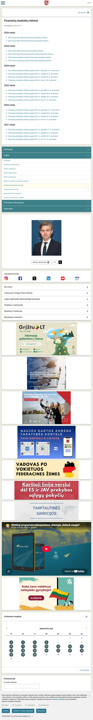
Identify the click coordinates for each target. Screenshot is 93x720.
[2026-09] (86, 628)
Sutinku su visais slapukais (23, 711)
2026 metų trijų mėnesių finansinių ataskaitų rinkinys (27, 38)
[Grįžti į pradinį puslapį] (47, 3)
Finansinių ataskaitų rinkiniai (13, 185)
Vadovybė (8, 208)
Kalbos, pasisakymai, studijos (14, 197)
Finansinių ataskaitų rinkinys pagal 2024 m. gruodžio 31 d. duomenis (33, 71)
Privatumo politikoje (58, 699)
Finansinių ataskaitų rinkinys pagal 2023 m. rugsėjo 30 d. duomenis (33, 93)
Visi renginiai (84, 670)
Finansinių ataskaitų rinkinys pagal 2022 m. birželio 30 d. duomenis (33, 116)
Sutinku (6, 711)
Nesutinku (41, 711)
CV (55, 262)
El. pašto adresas (10, 682)
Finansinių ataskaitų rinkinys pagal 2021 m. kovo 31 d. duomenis (32, 139)
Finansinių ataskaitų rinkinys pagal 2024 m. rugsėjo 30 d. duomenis (33, 74)
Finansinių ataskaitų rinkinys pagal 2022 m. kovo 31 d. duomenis (32, 120)
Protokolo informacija (14, 202)
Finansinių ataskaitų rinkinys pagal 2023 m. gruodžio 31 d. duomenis (33, 90)
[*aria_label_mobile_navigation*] (3, 3)
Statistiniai (31, 705)
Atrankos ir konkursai (13, 311)
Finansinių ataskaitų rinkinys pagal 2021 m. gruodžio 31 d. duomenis (33, 130)
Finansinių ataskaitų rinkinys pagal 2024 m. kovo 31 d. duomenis (32, 80)
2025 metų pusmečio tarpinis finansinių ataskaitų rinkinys (29, 57)
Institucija (8, 149)
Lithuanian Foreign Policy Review (18, 293)
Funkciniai (18, 705)
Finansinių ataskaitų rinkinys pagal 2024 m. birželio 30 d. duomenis (33, 77)
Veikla (6, 155)
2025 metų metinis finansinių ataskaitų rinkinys (25, 51)
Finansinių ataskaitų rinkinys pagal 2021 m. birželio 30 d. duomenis (33, 136)
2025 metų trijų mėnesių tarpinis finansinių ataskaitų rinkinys (30, 54)
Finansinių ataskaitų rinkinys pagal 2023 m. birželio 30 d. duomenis (33, 97)
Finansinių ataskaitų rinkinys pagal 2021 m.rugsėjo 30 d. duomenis (33, 133)
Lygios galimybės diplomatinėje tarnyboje (22, 299)
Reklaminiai (45, 705)
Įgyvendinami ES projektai (12, 193)
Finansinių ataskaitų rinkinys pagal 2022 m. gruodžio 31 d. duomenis (33, 110)
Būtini (6, 705)
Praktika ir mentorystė (13, 305)
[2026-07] (6, 628)
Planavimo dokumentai (11, 165)
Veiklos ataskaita (10, 169)
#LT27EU (8, 287)
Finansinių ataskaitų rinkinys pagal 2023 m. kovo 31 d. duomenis (32, 100)
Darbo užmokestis (10, 177)
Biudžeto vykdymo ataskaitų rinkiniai (16, 181)
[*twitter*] (60, 262)
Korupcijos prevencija (11, 189)
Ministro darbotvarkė (39, 262)
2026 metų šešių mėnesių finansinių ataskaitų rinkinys (28, 41)
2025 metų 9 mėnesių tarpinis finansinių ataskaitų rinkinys (29, 60)
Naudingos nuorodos (13, 317)
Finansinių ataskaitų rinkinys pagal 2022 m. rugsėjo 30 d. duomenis (33, 113)
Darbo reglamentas (10, 173)
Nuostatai (7, 160)
